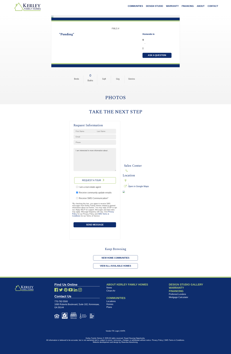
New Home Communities (115, 258)
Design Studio (154, 6)
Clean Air (110, 291)
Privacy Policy (157, 340)
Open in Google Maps (138, 186)
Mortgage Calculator (178, 297)
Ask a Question (157, 55)
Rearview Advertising (129, 342)
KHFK (123, 331)
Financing (188, 6)
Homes (109, 304)
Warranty (172, 6)
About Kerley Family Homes (127, 284)
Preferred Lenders (177, 294)
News (109, 288)
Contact (213, 6)
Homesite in (149, 34)
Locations (111, 301)
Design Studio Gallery (186, 284)
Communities (135, 6)
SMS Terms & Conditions (174, 340)
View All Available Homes (115, 266)
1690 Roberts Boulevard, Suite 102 (71, 304)
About (201, 6)
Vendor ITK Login (112, 331)
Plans (109, 307)
